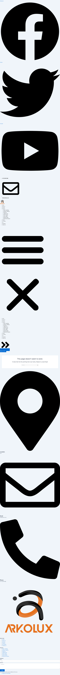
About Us (3, 319)
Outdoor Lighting (6, 211)
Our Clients (4, 221)
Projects (3, 333)
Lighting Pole (5, 213)
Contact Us (4, 224)
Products (3, 208)
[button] (22, 272)
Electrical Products (6, 218)
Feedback (1, 662)
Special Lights (5, 217)
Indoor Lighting (6, 210)
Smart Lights (5, 214)
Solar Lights (5, 216)
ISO (2, 335)
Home (3, 318)
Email (1, 659)
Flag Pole (5, 212)
